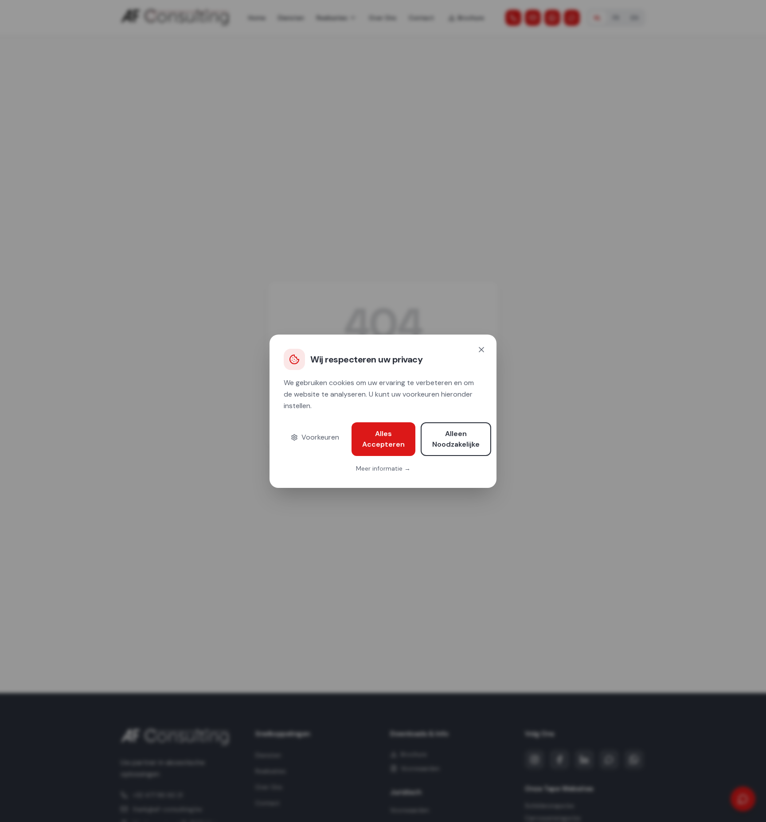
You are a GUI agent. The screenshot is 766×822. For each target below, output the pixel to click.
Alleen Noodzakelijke (456, 439)
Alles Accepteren (383, 439)
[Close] (481, 350)
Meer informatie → (383, 468)
